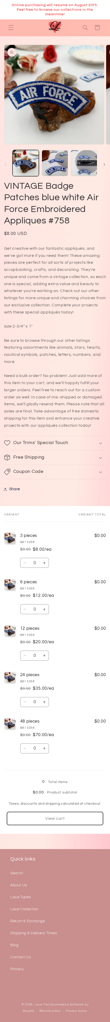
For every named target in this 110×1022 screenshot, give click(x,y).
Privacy (17, 969)
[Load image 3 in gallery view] (84, 163)
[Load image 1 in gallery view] (26, 163)
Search (16, 873)
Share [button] (14, 489)
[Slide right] (104, 164)
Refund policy (50, 1011)
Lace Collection (24, 909)
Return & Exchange (27, 921)
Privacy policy (76, 1011)
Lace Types (20, 897)
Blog (14, 945)
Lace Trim (42, 1004)
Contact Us (20, 957)
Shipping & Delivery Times (33, 933)
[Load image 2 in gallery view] (55, 163)
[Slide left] (5, 164)
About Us (18, 885)
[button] (11, 27)
